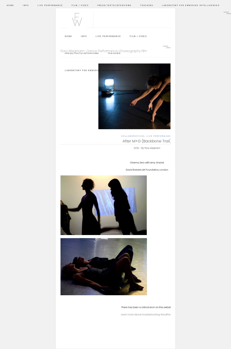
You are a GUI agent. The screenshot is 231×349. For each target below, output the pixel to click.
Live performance (160, 136)
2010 (137, 148)
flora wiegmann (152, 148)
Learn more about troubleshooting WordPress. (147, 314)
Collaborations (133, 136)
